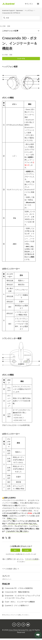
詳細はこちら (12, 518)
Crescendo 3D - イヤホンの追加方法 (19, 588)
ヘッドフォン (29, 10)
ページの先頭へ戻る (9, 569)
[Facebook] (3, 538)
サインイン (5, 615)
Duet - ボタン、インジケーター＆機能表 (20, 602)
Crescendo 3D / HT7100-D (11, 13)
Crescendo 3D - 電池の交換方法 (17, 592)
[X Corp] (6, 538)
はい (15, 550)
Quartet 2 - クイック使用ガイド (17, 605)
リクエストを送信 (31, 559)
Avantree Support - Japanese (12, 10)
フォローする (21, 58)
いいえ (27, 550)
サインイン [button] (29, 4)
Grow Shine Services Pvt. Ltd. (20, 630)
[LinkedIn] (9, 538)
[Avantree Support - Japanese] (8, 4)
